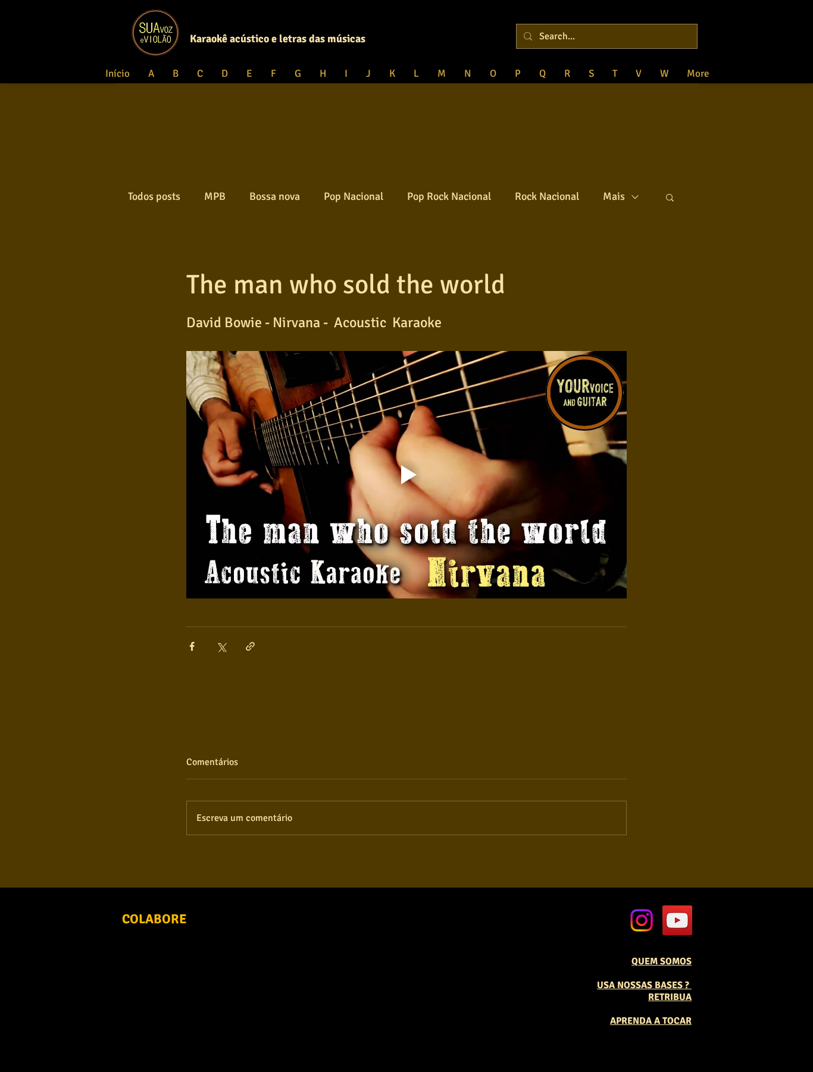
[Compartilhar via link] (250, 646)
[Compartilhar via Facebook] (192, 646)
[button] (670, 197)
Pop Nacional (353, 196)
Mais (614, 196)
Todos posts (154, 196)
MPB (215, 196)
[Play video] (406, 474)
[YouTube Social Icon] (677, 920)
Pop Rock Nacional (449, 196)
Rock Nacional (547, 196)
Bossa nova (274, 196)
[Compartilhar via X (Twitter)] (221, 646)
